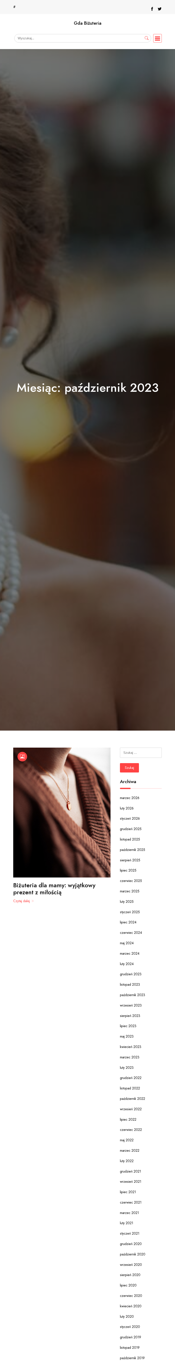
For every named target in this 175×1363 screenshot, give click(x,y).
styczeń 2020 (130, 1326)
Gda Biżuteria (87, 23)
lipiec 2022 (128, 1119)
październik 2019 (132, 1358)
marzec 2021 (129, 1212)
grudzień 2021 (130, 1171)
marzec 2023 (129, 1057)
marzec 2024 (129, 953)
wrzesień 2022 (131, 1109)
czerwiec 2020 (131, 1295)
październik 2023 (132, 994)
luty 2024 (127, 963)
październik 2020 (132, 1254)
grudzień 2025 (130, 828)
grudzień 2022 (130, 1077)
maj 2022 (127, 1140)
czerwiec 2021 (130, 1202)
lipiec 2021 (128, 1192)
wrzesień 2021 (130, 1181)
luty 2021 (126, 1223)
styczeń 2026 (130, 818)
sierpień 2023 (130, 1015)
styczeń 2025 (130, 912)
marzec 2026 (129, 797)
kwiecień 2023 (130, 1046)
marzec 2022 (129, 1150)
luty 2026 (127, 808)
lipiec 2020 (128, 1285)
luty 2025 (127, 901)
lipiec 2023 (128, 1026)
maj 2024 (127, 943)
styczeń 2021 (129, 1233)
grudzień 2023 (130, 974)
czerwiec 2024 (131, 932)
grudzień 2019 (130, 1337)
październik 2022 (132, 1098)
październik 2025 (132, 849)
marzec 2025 (129, 891)
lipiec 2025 (128, 870)
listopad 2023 (130, 984)
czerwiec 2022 (131, 1129)
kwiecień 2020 (130, 1306)
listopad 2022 (130, 1088)
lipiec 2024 (128, 922)
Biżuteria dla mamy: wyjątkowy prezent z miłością (54, 889)
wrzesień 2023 (131, 1005)
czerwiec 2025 (131, 880)
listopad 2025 (130, 839)
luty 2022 (127, 1161)
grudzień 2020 (131, 1243)
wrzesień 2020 (131, 1264)
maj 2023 (127, 1036)
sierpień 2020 (130, 1274)
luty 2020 (127, 1316)
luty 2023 (127, 1067)
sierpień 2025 (130, 860)
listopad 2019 (130, 1347)
